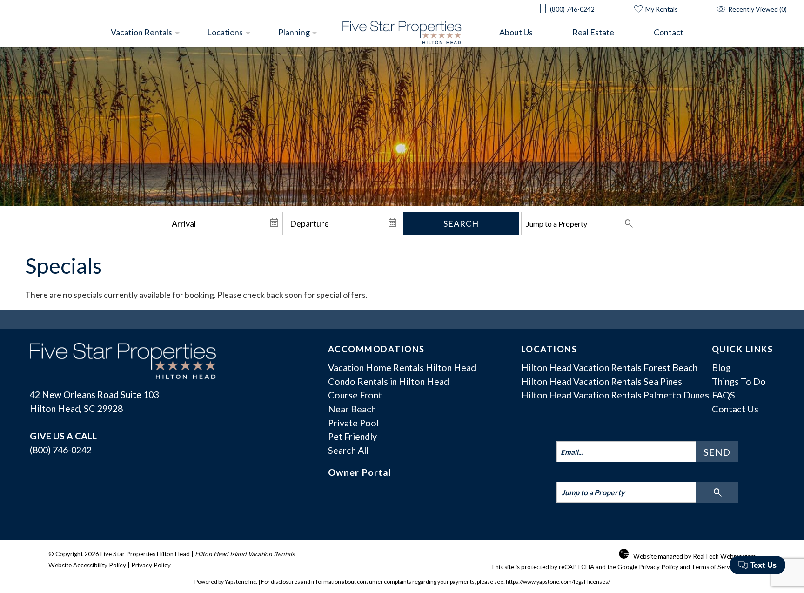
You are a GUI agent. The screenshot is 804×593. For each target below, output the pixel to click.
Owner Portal (359, 472)
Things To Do (739, 381)
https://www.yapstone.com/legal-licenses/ (558, 581)
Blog (721, 367)
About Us (516, 32)
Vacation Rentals (141, 32)
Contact (668, 32)
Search (461, 223)
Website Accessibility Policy (87, 565)
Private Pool (353, 422)
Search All (348, 450)
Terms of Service (714, 567)
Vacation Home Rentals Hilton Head (402, 367)
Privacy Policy (151, 565)
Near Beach (352, 408)
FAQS (723, 394)
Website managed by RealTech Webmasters (694, 556)
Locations (225, 32)
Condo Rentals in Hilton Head (388, 381)
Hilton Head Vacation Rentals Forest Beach (609, 367)
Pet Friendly (352, 436)
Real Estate (593, 32)
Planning (294, 32)
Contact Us (735, 408)
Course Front (355, 394)
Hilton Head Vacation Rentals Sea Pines (601, 381)
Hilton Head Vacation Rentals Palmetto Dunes (615, 394)
